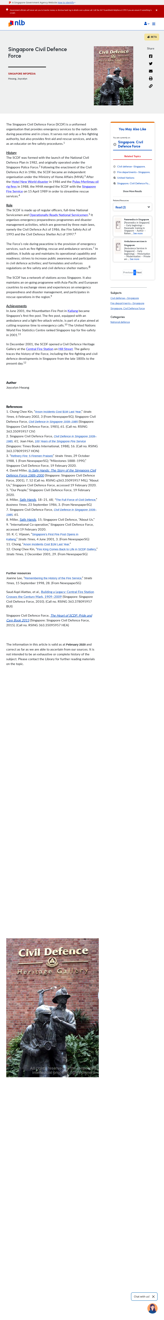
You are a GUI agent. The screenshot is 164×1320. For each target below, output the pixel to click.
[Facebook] (151, 58)
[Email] (151, 73)
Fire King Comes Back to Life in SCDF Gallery (66, 549)
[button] (146, 24)
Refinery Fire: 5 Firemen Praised (32, 456)
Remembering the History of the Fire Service (53, 578)
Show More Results (132, 191)
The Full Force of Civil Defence (75, 499)
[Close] (159, 8)
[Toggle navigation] (154, 24)
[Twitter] (151, 65)
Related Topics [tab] (132, 156)
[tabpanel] (132, 179)
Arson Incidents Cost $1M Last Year (58, 411)
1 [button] (134, 272)
